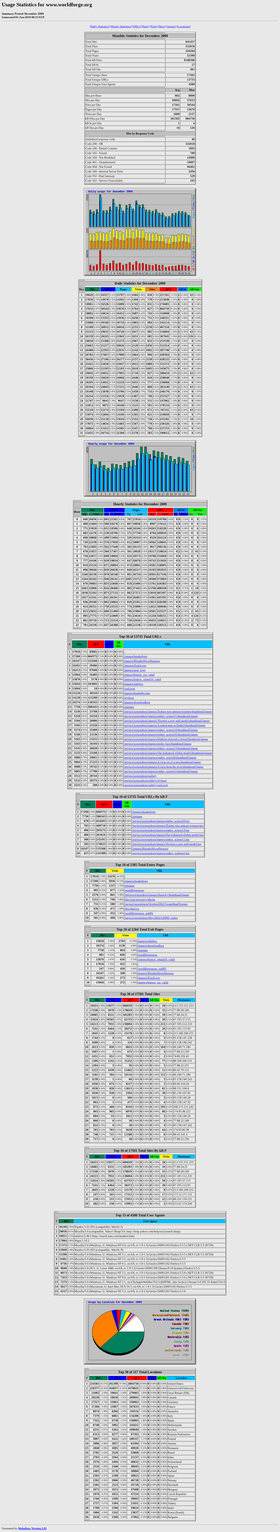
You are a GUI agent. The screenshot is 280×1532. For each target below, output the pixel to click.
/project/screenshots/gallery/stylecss (145, 780)
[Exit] (153, 26)
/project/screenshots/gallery (140, 775)
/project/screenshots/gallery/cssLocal (146, 785)
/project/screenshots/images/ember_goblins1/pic (161, 853)
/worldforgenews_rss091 (138, 913)
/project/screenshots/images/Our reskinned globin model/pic (168, 834)
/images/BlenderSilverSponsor (142, 661)
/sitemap (129, 707)
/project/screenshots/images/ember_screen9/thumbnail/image (160, 757)
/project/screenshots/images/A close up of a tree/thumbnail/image (162, 762)
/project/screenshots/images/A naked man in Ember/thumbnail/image (164, 725)
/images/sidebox (133, 684)
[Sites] (161, 26)
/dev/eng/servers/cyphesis (139, 899)
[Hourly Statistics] (121, 26)
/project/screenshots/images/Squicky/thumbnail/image (156, 894)
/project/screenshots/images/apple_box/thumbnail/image (157, 743)
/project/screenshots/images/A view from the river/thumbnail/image (163, 766)
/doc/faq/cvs (131, 908)
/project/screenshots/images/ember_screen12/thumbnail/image (161, 771)
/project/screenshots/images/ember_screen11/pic (161, 839)
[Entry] (146, 26)
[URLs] (136, 26)
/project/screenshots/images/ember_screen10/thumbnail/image (161, 734)
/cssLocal (129, 688)
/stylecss (129, 697)
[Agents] (171, 26)
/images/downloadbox (137, 702)
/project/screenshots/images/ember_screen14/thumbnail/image (161, 730)
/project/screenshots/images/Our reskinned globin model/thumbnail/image (168, 753)
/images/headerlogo (135, 656)
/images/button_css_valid (139, 674)
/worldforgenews (134, 890)
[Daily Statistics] (100, 26)
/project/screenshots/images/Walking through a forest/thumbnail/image (166, 739)
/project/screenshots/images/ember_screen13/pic (161, 830)
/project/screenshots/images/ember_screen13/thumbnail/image (161, 748)
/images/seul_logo (135, 670)
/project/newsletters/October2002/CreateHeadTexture (156, 904)
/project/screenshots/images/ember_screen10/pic (161, 821)
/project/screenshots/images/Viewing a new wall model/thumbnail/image (167, 720)
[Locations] (183, 26)
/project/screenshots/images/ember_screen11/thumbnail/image (161, 716)
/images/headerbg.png (137, 693)
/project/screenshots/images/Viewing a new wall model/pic (166, 844)
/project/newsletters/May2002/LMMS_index (151, 917)
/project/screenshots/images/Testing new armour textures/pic (168, 825)
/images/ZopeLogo (135, 665)
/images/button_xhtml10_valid (142, 679)
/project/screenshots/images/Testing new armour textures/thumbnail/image (168, 711)
